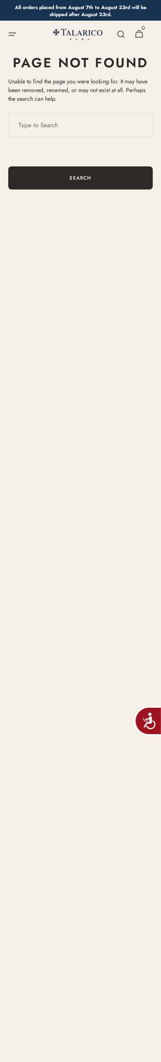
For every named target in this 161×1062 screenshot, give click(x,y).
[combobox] (80, 125)
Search (80, 178)
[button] (12, 34)
